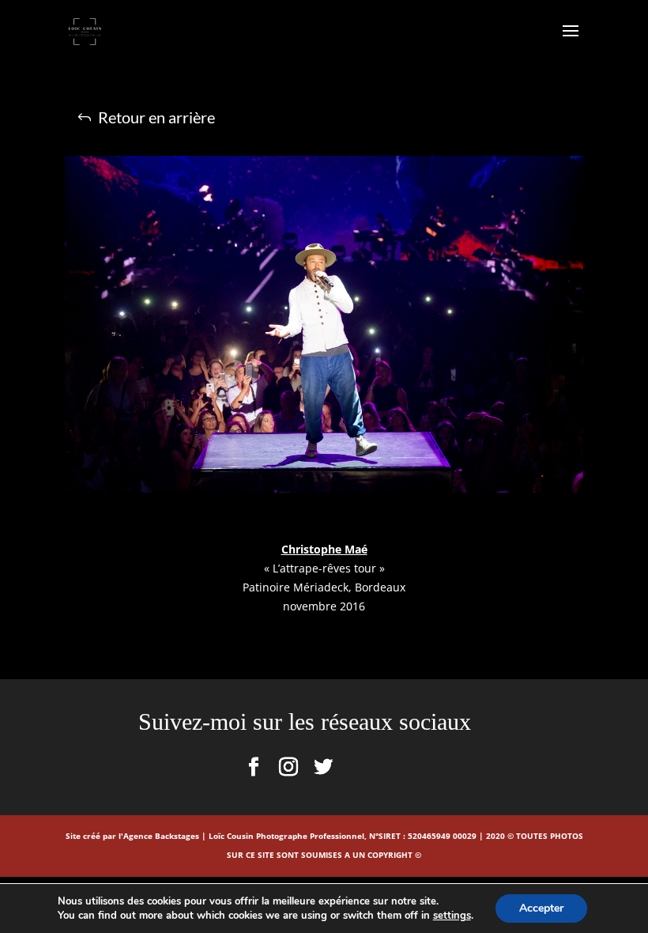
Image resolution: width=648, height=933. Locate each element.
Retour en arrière (156, 117)
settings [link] (452, 915)
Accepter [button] (541, 908)
